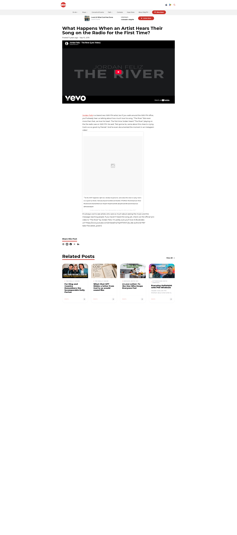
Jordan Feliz (87, 115)
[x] (74, 244)
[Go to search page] (174, 5)
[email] (63, 244)
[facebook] (71, 244)
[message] (67, 244)
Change (133, 17)
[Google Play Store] (170, 5)
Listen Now (147, 18)
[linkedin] (78, 244)
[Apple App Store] (166, 4)
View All (169, 258)
